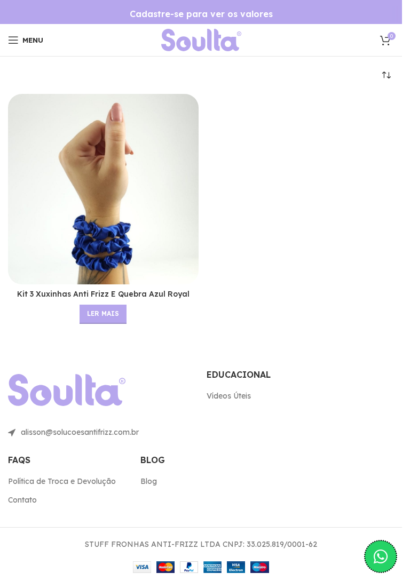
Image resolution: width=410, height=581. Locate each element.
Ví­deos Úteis (229, 396)
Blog (148, 481)
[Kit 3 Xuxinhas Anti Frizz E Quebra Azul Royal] (103, 189)
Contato (22, 500)
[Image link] (201, 39)
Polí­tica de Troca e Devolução (62, 481)
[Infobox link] (201, 14)
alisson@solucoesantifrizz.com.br (80, 432)
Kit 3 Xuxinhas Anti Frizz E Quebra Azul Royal (103, 294)
